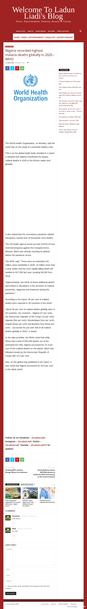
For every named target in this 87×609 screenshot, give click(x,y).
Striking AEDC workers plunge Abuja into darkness (16, 471)
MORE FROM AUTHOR (27, 484)
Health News (13, 44)
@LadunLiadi (38, 438)
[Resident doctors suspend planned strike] (47, 493)
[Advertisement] (30, 109)
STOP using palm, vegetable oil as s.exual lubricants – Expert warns (12, 503)
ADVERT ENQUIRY (41, 31)
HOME (17, 37)
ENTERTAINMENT (36, 37)
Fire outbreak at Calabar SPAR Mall (70, 117)
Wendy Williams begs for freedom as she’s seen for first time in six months (70, 76)
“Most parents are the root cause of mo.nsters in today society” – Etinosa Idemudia (70, 111)
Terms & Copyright (63, 31)
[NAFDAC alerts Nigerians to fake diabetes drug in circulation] (30, 493)
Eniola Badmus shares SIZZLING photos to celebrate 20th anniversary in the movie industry (44, 473)
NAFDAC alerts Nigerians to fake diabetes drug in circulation (28, 503)
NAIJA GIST (50, 37)
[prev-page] (51, 484)
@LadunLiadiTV (39, 445)
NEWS (24, 37)
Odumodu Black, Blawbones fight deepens (69, 125)
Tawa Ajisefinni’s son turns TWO (69, 120)
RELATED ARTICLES (12, 484)
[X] (12, 68)
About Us (31, 31)
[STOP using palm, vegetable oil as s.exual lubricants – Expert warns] (13, 493)
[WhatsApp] (22, 68)
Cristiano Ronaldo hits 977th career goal (69, 83)
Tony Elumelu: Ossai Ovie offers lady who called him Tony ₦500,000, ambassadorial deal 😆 (70, 103)
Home (6, 44)
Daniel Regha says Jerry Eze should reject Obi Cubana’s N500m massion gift (70, 95)
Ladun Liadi (10, 62)
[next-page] (54, 484)
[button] (80, 31)
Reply (13, 523)
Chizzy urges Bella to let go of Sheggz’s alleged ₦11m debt (68, 131)
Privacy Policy (21, 31)
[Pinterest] (17, 68)
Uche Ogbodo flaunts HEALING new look (70, 88)
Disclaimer (51, 31)
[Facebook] (7, 68)
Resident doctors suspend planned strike (47, 501)
